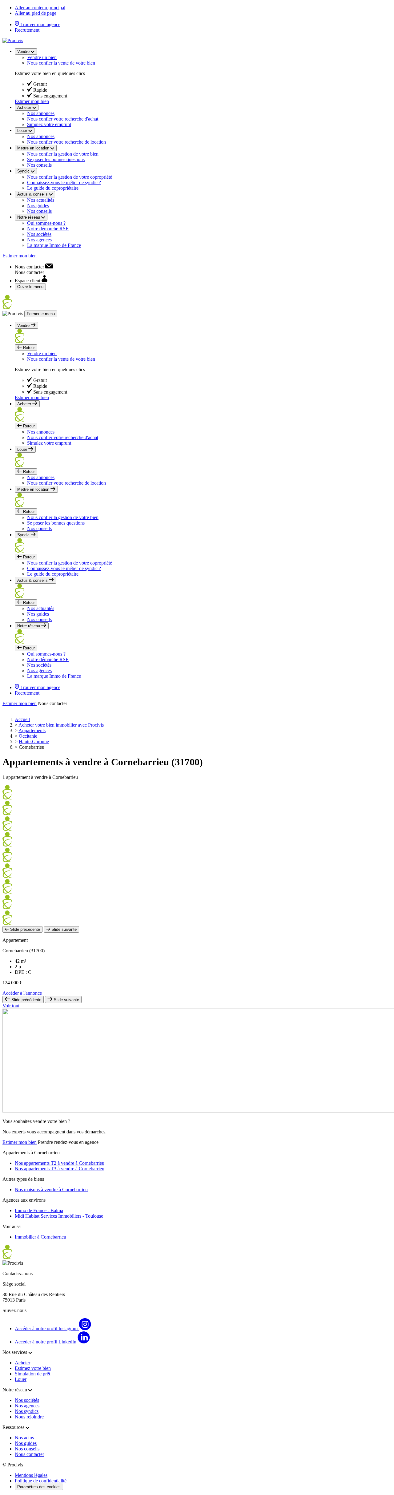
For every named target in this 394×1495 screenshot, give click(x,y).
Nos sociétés (39, 234)
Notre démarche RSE (48, 228)
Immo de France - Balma (39, 1210)
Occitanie (28, 736)
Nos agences (39, 239)
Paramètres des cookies (39, 1487)
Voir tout (10, 1005)
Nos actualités (40, 200)
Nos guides (38, 205)
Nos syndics (26, 1411)
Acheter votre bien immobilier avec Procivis (61, 725)
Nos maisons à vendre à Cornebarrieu (51, 1189)
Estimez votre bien (33, 1368)
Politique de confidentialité (40, 1480)
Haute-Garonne (34, 741)
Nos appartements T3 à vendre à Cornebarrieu (59, 1168)
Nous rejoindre (29, 1416)
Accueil (22, 719)
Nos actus (24, 1437)
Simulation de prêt (32, 1373)
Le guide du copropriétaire (52, 188)
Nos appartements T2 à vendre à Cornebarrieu (59, 1163)
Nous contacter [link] (52, 703)
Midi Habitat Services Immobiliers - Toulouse (59, 1216)
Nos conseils (39, 165)
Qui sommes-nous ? (46, 223)
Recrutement (27, 30)
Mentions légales (31, 1475)
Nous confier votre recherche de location (66, 142)
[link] (34, 266)
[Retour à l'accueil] (12, 40)
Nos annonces (40, 113)
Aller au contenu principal (40, 7)
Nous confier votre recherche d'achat (62, 118)
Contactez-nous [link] (17, 1273)
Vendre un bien (42, 57)
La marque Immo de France (54, 245)
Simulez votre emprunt (49, 124)
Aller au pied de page (35, 13)
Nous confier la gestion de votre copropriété (69, 177)
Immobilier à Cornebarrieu (40, 1236)
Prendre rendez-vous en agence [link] (68, 1142)
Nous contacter (29, 1454)
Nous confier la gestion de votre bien (62, 154)
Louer (20, 1379)
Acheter (22, 1362)
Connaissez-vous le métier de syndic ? (64, 182)
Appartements (32, 730)
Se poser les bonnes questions (56, 159)
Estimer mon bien (32, 101)
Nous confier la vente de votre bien (61, 62)
